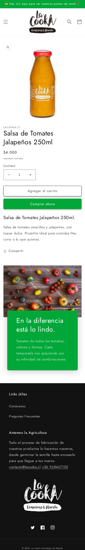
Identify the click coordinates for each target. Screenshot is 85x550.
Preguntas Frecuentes (24, 416)
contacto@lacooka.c (24, 466)
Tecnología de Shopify (52, 548)
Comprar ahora (42, 203)
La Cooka (36, 548)
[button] (6, 22)
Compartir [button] (16, 251)
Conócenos (17, 406)
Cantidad (9, 166)
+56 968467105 (55, 466)
